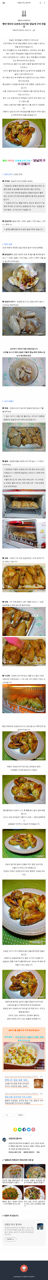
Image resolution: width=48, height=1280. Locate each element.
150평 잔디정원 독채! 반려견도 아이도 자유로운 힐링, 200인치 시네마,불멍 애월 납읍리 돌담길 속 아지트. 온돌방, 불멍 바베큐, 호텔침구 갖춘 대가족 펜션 (17, 1085)
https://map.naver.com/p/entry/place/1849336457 (21, 1094)
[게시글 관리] (12, 1115)
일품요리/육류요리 (24, 20)
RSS (38, 1152)
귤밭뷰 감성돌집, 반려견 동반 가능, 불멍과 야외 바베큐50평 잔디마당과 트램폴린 (24, 1102)
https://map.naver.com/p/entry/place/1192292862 (21, 1077)
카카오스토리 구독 (15, 1152)
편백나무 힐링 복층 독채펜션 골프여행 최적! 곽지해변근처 (17, 1080)
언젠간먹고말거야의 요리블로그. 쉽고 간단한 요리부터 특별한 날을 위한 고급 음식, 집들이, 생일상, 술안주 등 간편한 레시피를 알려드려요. (19, 1231)
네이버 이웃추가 (28, 1152)
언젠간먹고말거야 (18, 30)
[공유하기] (9, 1115)
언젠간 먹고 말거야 (24, 3)
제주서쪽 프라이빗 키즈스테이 (18, 1097)
